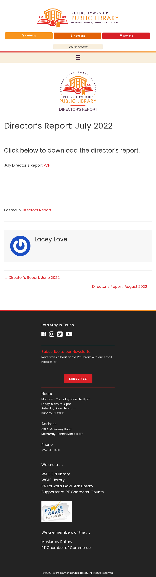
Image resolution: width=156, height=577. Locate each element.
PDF (47, 165)
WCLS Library (53, 479)
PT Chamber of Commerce (66, 547)
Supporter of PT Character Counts (72, 491)
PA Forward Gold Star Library (67, 486)
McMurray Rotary (56, 541)
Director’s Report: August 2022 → (122, 286)
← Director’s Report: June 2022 (32, 277)
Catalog (30, 35)
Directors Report (36, 210)
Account (79, 35)
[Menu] (78, 57)
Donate (128, 35)
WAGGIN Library (55, 474)
